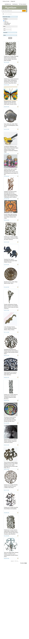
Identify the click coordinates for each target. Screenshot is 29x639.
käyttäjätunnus (8, 4)
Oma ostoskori (23, 4)
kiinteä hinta (7, 24)
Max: (4, 30)
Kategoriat (13, 1)
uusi (5, 20)
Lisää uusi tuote (6, 1)
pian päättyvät (7, 23)
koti (3, 13)
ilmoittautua (15, 4)
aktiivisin (6, 22)
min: (4, 28)
